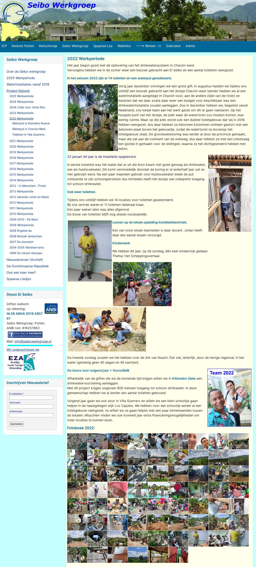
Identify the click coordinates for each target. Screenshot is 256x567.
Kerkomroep (48, 46)
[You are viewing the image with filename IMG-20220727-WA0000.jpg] (97, 474)
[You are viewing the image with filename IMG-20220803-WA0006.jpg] (138, 539)
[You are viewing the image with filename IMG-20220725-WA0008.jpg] (178, 441)
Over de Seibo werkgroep (26, 71)
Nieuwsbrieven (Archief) (25, 260)
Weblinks (124, 46)
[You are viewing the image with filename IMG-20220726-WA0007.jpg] (178, 457)
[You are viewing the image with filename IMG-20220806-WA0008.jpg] (138, 555)
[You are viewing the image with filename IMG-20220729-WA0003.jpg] (198, 474)
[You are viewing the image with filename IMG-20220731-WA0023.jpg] (178, 506)
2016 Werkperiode (21, 169)
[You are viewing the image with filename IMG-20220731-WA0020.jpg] (118, 506)
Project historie (18, 91)
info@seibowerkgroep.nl (33, 341)
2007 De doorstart (21, 241)
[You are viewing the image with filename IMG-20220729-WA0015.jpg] (118, 490)
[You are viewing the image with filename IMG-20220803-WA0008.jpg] (178, 539)
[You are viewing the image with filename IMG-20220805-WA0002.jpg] (239, 539)
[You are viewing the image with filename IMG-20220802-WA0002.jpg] (138, 522)
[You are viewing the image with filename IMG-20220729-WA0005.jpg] (239, 474)
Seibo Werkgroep (75, 46)
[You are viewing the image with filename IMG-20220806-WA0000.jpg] (118, 555)
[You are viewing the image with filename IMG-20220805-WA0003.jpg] (77, 555)
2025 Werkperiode (21, 78)
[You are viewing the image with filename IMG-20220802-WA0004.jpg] (178, 522)
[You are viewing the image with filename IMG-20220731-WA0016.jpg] (219, 490)
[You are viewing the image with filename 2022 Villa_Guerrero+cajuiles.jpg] (77, 441)
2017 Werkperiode (21, 163)
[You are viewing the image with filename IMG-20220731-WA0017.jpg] (239, 490)
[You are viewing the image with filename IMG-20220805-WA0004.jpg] (97, 555)
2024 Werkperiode (21, 101)
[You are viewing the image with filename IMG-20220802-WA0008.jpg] (77, 539)
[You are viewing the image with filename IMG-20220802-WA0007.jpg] (239, 522)
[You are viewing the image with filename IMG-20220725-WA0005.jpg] (158, 441)
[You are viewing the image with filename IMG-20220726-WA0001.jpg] (239, 441)
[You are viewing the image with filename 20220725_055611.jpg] (97, 441)
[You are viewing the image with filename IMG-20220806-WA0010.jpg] (178, 555)
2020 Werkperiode (21, 146)
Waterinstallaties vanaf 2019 (28, 84)
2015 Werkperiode (21, 174)
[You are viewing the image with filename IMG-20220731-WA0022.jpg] (158, 506)
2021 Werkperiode (21, 141)
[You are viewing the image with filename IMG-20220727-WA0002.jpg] (118, 474)
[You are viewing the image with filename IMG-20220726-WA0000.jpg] (219, 441)
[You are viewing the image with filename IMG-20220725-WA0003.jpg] (138, 441)
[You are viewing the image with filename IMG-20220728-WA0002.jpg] (158, 474)
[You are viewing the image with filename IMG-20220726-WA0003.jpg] (97, 457)
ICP (4, 46)
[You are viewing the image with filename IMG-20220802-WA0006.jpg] (219, 522)
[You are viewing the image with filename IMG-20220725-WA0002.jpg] (118, 441)
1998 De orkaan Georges (25, 253)
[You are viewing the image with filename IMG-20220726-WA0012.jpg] (239, 457)
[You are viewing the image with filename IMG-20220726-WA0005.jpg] (138, 457)
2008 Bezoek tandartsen (25, 236)
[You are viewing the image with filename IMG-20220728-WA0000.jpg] (138, 474)
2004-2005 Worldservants (26, 247)
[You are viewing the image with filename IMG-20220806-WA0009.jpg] (158, 555)
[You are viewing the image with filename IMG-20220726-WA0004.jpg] (118, 457)
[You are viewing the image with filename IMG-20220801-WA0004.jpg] (239, 506)
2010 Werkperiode (21, 213)
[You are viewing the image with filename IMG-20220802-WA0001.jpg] (118, 522)
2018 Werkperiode (21, 157)
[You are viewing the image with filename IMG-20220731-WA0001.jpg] (158, 490)
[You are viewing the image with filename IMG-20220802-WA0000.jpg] (97, 522)
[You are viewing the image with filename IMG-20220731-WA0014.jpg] (198, 490)
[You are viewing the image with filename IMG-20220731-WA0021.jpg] (138, 506)
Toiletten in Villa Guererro (28, 134)
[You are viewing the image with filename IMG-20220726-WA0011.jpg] (219, 457)
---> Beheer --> (148, 46)
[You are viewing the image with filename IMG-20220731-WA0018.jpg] (77, 506)
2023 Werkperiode (21, 113)
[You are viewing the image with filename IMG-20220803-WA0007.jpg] (158, 539)
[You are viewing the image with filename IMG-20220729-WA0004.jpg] (219, 474)
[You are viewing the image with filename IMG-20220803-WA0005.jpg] (118, 539)
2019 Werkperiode (21, 152)
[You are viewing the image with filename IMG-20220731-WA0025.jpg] (219, 506)
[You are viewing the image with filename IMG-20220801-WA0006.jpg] (77, 522)
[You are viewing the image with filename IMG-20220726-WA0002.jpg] (77, 457)
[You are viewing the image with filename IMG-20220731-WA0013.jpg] (178, 490)
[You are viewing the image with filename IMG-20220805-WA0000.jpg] (198, 539)
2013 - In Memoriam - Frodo (27, 185)
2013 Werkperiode (21, 191)
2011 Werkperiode (21, 208)
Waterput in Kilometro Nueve (31, 123)
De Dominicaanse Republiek (28, 266)
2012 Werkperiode (21, 202)
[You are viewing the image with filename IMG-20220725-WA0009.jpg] (198, 441)
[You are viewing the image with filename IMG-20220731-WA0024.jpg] (198, 506)
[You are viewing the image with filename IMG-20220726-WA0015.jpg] (77, 474)
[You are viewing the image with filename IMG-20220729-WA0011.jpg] (97, 490)
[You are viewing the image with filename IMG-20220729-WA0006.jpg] (77, 490)
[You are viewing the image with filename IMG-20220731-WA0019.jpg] (97, 506)
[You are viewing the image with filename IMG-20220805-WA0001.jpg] (219, 539)
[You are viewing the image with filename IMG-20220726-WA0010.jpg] (198, 457)
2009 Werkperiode (21, 225)
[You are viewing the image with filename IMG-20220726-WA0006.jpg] (158, 457)
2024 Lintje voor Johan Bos (27, 107)
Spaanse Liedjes (19, 279)
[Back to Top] (249, 559)
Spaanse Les (102, 46)
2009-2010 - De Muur (23, 219)
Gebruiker (173, 46)
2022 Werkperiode (21, 118)
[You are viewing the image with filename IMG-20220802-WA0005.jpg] (198, 522)
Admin (190, 46)
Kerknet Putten (23, 46)
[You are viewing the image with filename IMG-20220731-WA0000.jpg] (138, 490)
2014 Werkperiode (21, 180)
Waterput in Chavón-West (28, 129)
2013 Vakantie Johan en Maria (29, 197)
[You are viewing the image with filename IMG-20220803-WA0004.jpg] (97, 539)
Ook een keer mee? (21, 272)
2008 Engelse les (20, 230)
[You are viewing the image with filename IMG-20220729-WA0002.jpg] (178, 474)
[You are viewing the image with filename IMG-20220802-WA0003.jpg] (158, 522)
